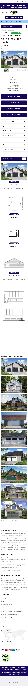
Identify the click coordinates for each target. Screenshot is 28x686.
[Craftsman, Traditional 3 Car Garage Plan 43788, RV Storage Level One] (14, 204)
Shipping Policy (7, 608)
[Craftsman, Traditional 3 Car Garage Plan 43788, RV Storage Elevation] (14, 59)
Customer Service (8, 605)
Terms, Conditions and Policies (11, 614)
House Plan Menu (7, 26)
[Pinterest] (17, 1)
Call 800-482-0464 (14, 18)
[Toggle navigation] (24, 26)
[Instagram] (22, 1)
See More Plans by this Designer (10, 520)
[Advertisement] (14, 339)
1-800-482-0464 (8, 636)
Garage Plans (10, 21)
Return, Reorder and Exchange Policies (13, 611)
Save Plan (14, 103)
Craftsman (3, 30)
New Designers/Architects (10, 618)
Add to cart (14, 96)
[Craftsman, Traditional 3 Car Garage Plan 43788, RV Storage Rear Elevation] (14, 262)
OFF (11, 48)
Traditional (8, 30)
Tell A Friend (14, 109)
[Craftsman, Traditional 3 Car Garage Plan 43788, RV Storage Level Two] (14, 233)
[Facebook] (20, 1)
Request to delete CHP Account (11, 621)
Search (5, 601)
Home (4, 21)
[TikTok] (25, 1)
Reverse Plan (14, 181)
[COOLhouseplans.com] (14, 12)
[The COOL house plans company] (5, 658)
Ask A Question (14, 115)
